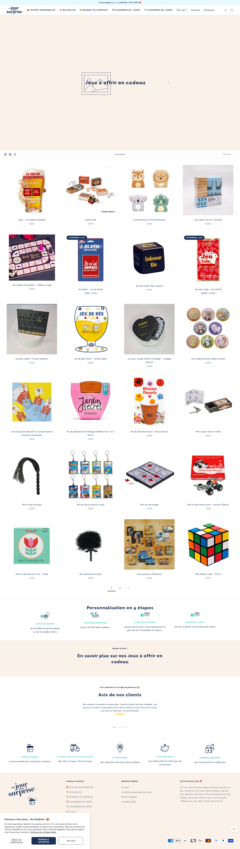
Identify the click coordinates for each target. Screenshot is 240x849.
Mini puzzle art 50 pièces (149, 574)
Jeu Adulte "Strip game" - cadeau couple (32, 285)
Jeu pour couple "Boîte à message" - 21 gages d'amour (149, 360)
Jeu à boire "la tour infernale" (208, 219)
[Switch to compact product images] (15, 154)
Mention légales (129, 797)
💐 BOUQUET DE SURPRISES (94, 10)
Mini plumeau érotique (91, 574)
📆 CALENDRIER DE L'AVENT (126, 10)
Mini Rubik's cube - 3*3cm (208, 574)
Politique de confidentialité (43, 832)
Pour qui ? (182, 10)
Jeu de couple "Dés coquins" (149, 285)
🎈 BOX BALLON (67, 10)
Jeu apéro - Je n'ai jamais (90, 289)
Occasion (195, 10)
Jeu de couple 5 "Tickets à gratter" (32, 358)
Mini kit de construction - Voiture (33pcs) (208, 504)
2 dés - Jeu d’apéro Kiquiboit (32, 219)
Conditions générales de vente (137, 792)
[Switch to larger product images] (5, 154)
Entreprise (209, 10)
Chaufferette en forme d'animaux (149, 219)
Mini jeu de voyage (149, 504)
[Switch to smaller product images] (10, 154)
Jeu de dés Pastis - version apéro (90, 358)
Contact (126, 787)
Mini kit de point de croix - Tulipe (32, 574)
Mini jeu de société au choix (90, 504)
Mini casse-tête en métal (208, 431)
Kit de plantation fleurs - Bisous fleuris (149, 431)
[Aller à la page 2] (128, 588)
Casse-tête (90, 219)
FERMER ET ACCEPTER (43, 840)
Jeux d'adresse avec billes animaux (208, 358)
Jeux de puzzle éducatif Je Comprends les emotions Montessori (32, 433)
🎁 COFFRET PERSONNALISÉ (41, 10)
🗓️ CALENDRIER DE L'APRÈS (158, 10)
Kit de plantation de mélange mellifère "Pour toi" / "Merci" (91, 433)
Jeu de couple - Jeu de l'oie (208, 289)
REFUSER (71, 840)
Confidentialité (129, 801)
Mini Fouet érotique (32, 504)
